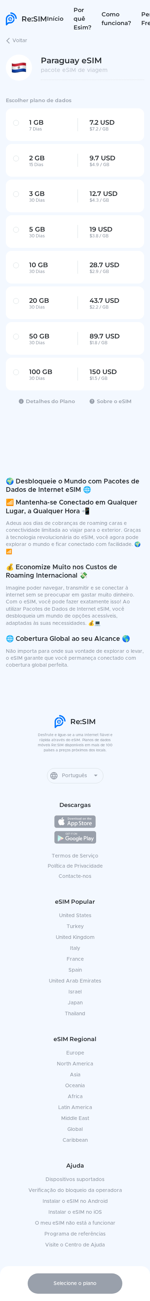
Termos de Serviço (75, 856)
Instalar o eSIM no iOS (75, 1212)
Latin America (75, 1107)
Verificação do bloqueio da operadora (75, 1190)
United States (75, 915)
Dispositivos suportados (75, 1179)
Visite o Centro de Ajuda (75, 1245)
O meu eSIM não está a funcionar (75, 1223)
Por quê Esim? (82, 19)
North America (75, 1064)
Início (55, 18)
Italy (75, 948)
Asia (75, 1074)
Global (75, 1129)
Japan (75, 1002)
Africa (75, 1096)
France (75, 959)
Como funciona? (116, 19)
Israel (75, 992)
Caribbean (75, 1140)
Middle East (75, 1118)
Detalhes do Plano (50, 401)
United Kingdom (75, 937)
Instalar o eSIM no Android (75, 1201)
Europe (75, 1053)
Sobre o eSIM (114, 401)
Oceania (75, 1085)
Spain (75, 970)
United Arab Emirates (75, 981)
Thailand (75, 1013)
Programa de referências (75, 1234)
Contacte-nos (75, 876)
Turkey (75, 926)
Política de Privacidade (75, 866)
